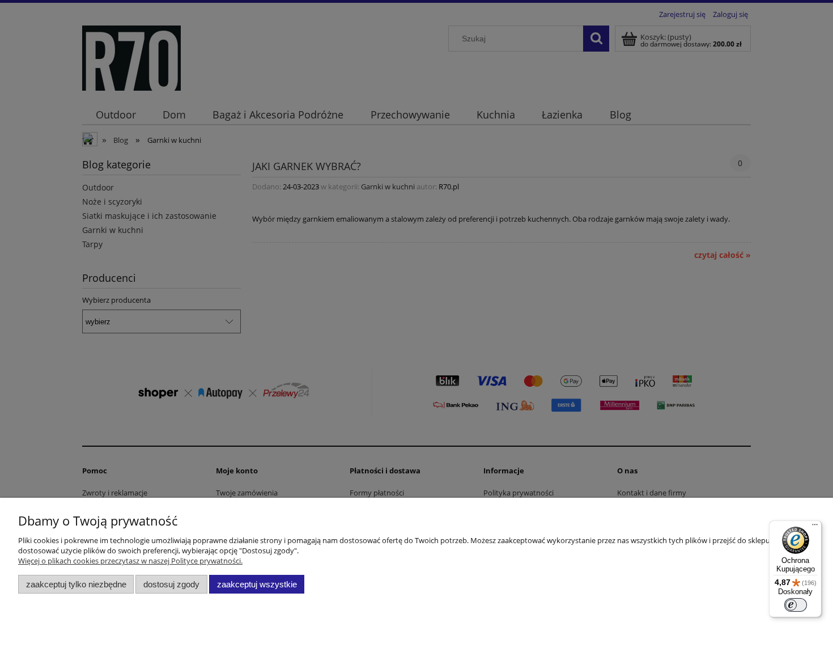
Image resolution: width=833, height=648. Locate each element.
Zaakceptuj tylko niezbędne (76, 584)
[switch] (795, 605)
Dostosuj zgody (171, 584)
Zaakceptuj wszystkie (257, 584)
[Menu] (815, 527)
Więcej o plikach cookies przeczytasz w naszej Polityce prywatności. (130, 561)
